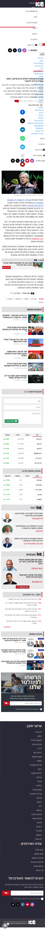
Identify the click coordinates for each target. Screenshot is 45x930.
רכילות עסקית (36, 773)
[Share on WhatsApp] (22, 138)
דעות (35, 17)
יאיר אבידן (39, 531)
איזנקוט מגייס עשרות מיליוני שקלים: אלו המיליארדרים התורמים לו (14, 329)
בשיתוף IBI (23, 665)
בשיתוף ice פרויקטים (20, 642)
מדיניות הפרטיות (37, 862)
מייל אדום (39, 870)
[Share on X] (22, 120)
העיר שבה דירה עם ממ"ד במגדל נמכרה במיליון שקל (15, 340)
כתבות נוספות (35, 634)
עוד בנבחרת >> (22, 587)
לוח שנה (38, 839)
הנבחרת (32, 3)
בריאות (39, 810)
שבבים (10, 299)
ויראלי (39, 781)
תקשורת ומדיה (36, 740)
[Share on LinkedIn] (22, 129)
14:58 (39, 603)
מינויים (39, 798)
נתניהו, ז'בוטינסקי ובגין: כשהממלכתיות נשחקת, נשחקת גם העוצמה (29, 527)
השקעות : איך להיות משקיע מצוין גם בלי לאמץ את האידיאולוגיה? (14, 662)
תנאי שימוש (38, 853)
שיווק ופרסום (37, 756)
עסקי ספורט (37, 789)
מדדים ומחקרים (36, 765)
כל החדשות (7, 627)
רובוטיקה (18, 299)
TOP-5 (39, 826)
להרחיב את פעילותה (35, 205)
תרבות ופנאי (37, 818)
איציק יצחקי (24, 344)
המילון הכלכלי (36, 814)
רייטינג (39, 802)
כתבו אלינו (39, 849)
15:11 (39, 615)
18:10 (39, 621)
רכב (40, 806)
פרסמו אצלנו (38, 866)
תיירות (39, 822)
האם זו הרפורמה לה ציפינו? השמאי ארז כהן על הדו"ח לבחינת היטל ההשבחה (13, 651)
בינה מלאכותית (37, 238)
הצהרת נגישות (37, 858)
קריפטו (39, 777)
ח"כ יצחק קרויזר (37, 518)
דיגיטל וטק (38, 71)
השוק (33, 7)
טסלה (26, 299)
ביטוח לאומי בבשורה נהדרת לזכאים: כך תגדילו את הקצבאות (15, 364)
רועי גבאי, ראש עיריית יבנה (33, 543)
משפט (39, 760)
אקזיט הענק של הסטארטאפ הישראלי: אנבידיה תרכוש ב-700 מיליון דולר (17, 264)
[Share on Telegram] (22, 147)
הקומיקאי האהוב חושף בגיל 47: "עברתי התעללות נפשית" (15, 376)
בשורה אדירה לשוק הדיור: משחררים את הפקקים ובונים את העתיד (29, 514)
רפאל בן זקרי (39, 101)
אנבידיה (33, 299)
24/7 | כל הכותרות (32, 594)
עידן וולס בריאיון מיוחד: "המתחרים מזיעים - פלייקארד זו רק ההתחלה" (15, 316)
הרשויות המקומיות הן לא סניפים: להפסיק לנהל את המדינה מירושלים (28, 539)
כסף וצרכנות (37, 744)
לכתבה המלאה (6, 267)
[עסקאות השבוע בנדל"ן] (35, 342)
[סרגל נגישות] (5, 926)
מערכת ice (24, 334)
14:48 (39, 599)
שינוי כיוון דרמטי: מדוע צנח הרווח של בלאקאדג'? (22, 599)
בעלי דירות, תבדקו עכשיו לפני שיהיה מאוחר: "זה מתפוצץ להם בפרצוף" (14, 639)
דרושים (39, 835)
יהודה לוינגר (24, 320)
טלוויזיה (39, 785)
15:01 (39, 609)
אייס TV (39, 831)
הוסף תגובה (10, 421)
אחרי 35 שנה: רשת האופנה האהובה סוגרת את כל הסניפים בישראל (16, 353)
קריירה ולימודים (36, 793)
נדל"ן (40, 748)
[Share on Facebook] (22, 112)
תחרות (41, 302)
